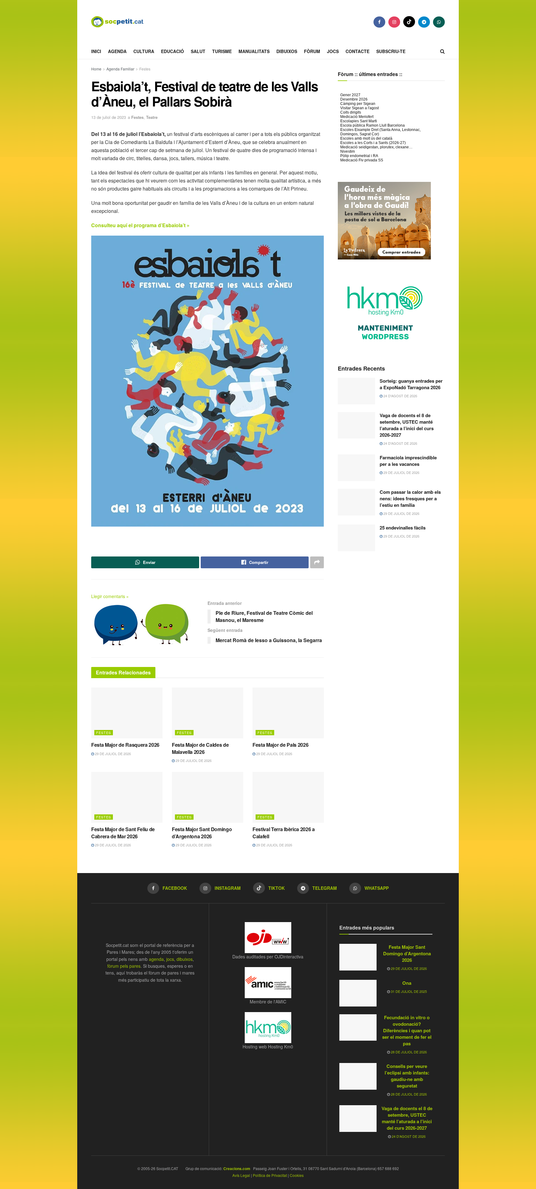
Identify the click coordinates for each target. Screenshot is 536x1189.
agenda (156, 959)
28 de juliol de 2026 (408, 1051)
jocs (170, 959)
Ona (406, 983)
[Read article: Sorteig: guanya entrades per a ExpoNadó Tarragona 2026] (356, 391)
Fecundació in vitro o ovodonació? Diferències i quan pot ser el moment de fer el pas (406, 1030)
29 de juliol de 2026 (112, 753)
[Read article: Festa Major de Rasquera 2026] (127, 712)
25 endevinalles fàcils (403, 527)
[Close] (529, 1166)
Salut (198, 51)
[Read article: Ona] (358, 993)
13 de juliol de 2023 (108, 117)
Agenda (117, 51)
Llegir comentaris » (110, 596)
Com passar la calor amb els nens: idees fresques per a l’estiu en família (410, 498)
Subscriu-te (390, 51)
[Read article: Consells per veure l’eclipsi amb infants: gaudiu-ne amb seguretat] (358, 1076)
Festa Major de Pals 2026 (280, 744)
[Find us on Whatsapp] (439, 22)
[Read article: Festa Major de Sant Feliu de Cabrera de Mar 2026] (127, 797)
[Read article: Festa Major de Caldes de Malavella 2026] (207, 712)
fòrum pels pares (124, 966)
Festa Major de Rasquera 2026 (125, 744)
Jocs (333, 51)
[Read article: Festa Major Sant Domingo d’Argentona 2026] (207, 797)
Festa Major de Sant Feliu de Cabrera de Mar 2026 (123, 833)
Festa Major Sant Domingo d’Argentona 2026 (202, 833)
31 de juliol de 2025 (408, 991)
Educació (172, 51)
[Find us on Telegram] (424, 22)
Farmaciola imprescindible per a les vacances (408, 460)
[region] (268, 1175)
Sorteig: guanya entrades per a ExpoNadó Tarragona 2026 (411, 384)
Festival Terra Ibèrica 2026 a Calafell (283, 833)
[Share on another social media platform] (317, 562)
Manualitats (254, 51)
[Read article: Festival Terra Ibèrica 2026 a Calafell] (288, 797)
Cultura (143, 51)
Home (96, 68)
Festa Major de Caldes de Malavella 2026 (200, 748)
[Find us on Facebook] (379, 22)
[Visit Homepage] (122, 21)
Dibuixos (286, 51)
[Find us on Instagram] (394, 22)
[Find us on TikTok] (409, 21)
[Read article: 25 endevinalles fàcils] (356, 538)
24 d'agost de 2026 (399, 395)
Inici (96, 51)
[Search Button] (442, 51)
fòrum (312, 51)
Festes (144, 68)
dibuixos (184, 959)
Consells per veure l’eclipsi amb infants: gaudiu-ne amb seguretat (407, 1076)
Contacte (357, 51)
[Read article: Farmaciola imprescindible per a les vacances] (356, 467)
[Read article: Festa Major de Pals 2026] (288, 712)
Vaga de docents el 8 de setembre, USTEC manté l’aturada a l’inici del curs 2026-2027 (407, 425)
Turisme (222, 51)
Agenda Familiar (120, 68)
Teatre (152, 117)
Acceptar (510, 1177)
